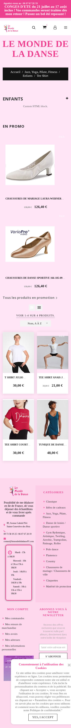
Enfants (13, 99)
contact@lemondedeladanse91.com (19, 541)
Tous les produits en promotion (31, 298)
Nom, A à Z (35, 323)
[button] (33, 27)
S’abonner (53, 656)
